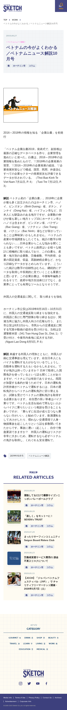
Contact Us (47, 698)
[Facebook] (46, 683)
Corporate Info (25, 701)
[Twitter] (29, 683)
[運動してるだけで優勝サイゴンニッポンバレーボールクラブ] (14, 496)
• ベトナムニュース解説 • (16, 42)
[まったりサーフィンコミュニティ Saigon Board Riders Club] (14, 537)
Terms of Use (20, 698)
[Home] (12, 8)
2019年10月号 (17, 455)
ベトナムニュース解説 (39, 455)
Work (15, 20)
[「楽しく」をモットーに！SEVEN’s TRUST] (14, 517)
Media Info (7, 698)
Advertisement (10, 701)
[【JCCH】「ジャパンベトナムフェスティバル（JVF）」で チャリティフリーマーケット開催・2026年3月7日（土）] (14, 579)
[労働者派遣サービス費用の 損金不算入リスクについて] (14, 558)
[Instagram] (20, 683)
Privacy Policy (34, 698)
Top (5, 20)
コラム (32, 65)
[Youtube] (38, 683)
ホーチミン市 (19, 65)
